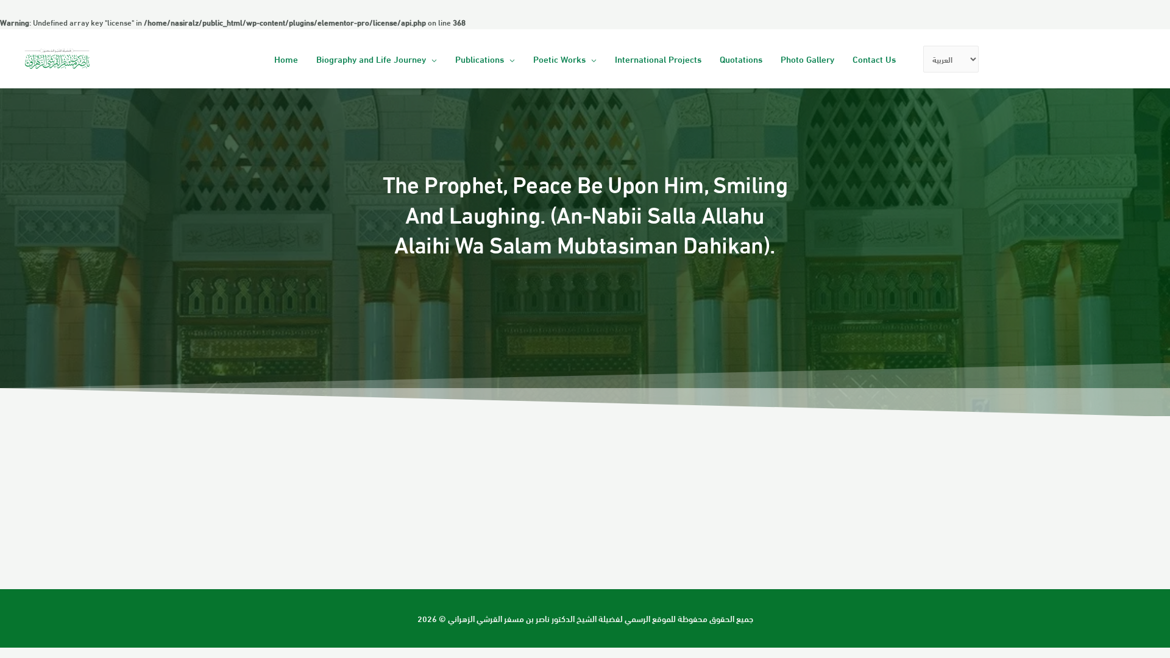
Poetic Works (559, 58)
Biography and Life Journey (371, 58)
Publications (479, 58)
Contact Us (874, 58)
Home (286, 58)
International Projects (658, 58)
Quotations (741, 58)
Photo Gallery (807, 58)
